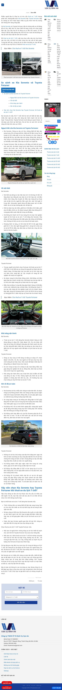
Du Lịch (49, 182)
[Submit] (59, 121)
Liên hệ (6, 656)
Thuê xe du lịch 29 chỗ (53, 161)
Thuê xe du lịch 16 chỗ (53, 158)
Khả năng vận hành (16, 103)
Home (27, 12)
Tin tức (49, 179)
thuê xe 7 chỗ (32, 16)
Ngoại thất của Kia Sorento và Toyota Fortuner (24, 97)
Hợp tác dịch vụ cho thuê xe (12, 668)
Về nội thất (13, 100)
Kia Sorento (22, 18)
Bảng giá (49, 186)
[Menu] (2, 5)
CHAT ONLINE (57, 688)
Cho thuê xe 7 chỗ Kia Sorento (23, 48)
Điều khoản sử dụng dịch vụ (12, 662)
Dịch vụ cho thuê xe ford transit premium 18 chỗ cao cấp (59, 25)
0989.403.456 (7, 683)
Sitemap (6, 671)
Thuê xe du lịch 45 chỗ (53, 167)
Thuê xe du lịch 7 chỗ (53, 155)
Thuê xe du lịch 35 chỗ (53, 164)
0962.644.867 (7, 688)
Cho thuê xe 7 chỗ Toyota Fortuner (24, 297)
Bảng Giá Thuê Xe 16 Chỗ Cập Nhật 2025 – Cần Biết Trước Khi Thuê (49, 82)
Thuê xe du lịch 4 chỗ (53, 152)
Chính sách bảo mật (9, 659)
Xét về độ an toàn (15, 106)
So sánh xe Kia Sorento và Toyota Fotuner (17, 93)
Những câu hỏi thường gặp (11, 665)
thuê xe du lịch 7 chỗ (10, 38)
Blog (48, 176)
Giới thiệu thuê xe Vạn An (11, 654)
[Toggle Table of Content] (3, 91)
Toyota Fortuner (34, 18)
